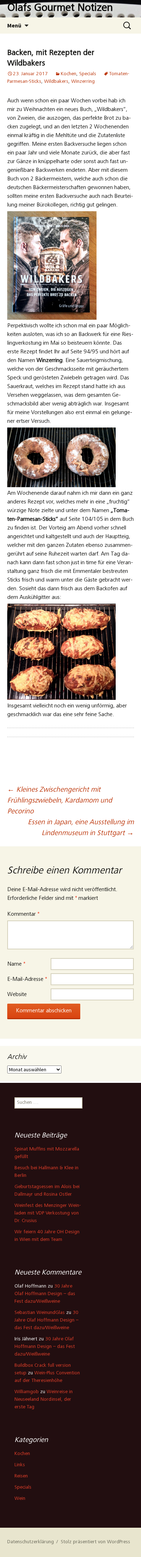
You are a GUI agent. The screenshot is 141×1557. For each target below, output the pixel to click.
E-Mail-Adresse (27, 979)
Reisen (21, 1476)
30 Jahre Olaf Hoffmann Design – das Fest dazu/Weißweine (44, 1294)
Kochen (68, 74)
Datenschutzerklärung (30, 1542)
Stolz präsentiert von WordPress (95, 1542)
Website (17, 994)
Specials (87, 74)
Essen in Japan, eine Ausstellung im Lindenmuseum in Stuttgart (81, 828)
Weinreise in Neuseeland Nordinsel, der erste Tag (43, 1400)
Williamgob (26, 1392)
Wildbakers (56, 81)
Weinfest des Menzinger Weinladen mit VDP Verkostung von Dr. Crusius (47, 1213)
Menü (14, 25)
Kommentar (23, 914)
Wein (19, 1498)
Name (16, 964)
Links (19, 1465)
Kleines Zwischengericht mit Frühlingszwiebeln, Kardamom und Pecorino (59, 801)
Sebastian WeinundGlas (39, 1312)
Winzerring (83, 81)
